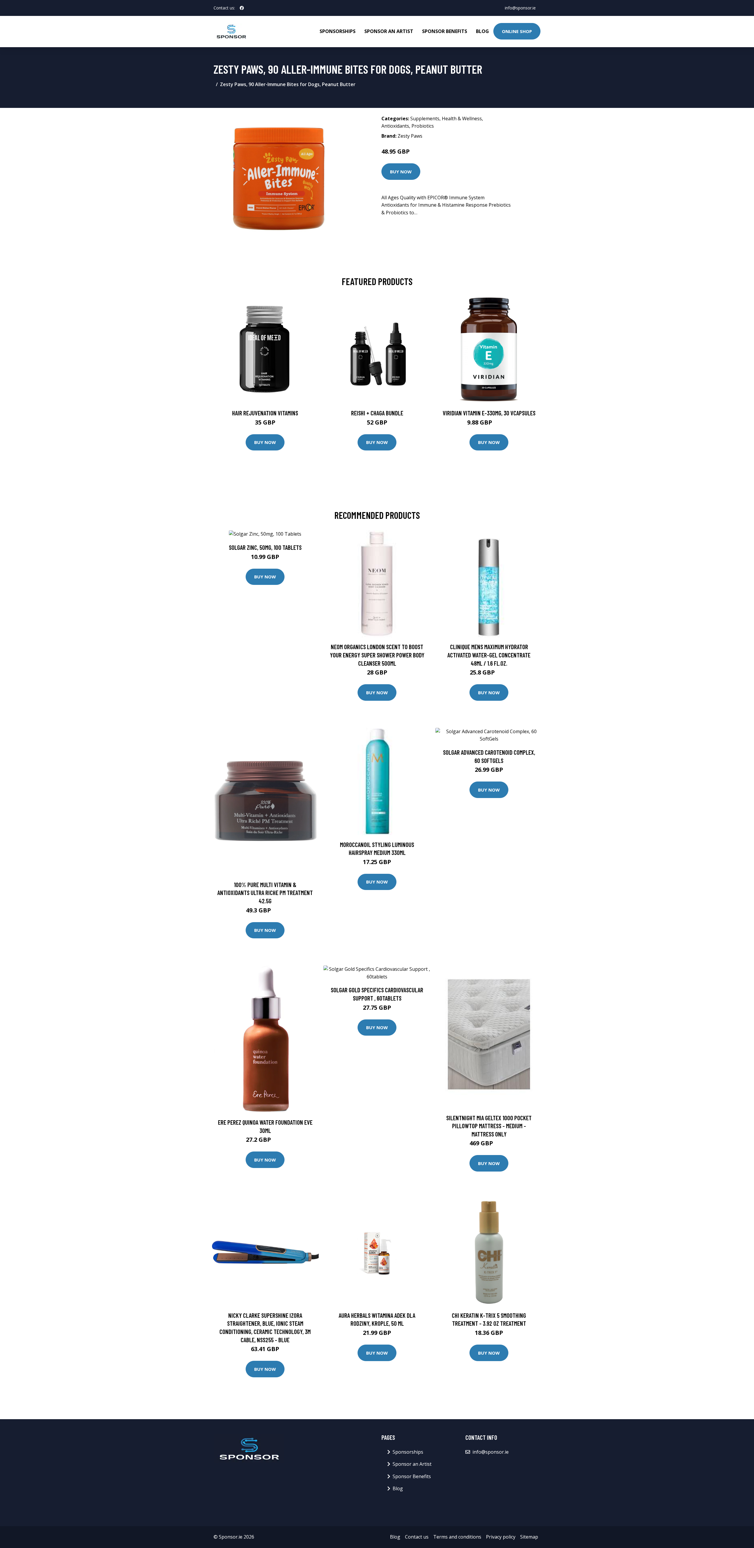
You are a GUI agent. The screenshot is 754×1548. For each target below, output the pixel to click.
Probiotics (422, 126)
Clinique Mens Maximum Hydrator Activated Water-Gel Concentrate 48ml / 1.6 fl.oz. (488, 655)
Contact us (417, 1537)
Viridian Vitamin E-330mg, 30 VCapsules (489, 413)
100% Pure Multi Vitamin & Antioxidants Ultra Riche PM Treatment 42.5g (265, 892)
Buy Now (401, 172)
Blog (482, 31)
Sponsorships (337, 31)
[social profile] (241, 8)
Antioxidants (395, 126)
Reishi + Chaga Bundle (377, 413)
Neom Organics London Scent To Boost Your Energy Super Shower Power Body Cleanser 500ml (377, 655)
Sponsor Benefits (444, 31)
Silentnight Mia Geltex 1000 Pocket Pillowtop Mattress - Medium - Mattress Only (489, 1126)
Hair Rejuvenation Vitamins (265, 413)
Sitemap (529, 1537)
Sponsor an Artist (388, 31)
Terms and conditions (457, 1537)
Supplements (424, 118)
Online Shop (517, 31)
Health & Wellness (462, 118)
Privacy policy (500, 1537)
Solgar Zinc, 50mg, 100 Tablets (265, 547)
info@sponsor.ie (520, 8)
